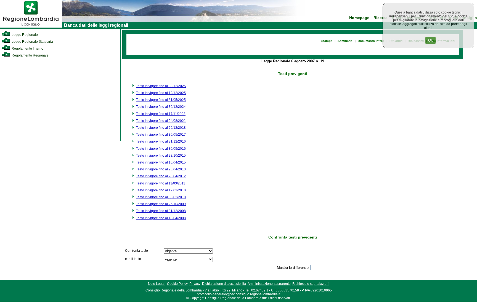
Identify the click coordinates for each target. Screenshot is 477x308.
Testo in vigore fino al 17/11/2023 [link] (161, 114)
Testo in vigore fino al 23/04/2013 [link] (161, 169)
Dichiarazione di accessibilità (224, 284)
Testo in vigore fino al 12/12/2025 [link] (161, 93)
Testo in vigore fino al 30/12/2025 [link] (161, 86)
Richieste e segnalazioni (310, 284)
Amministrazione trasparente (269, 284)
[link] (31, 26)
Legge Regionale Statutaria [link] (32, 42)
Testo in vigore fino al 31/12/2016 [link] (161, 141)
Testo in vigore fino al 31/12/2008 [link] (161, 211)
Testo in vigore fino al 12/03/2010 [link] (161, 190)
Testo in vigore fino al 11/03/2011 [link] (160, 183)
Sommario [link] (345, 40)
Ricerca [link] (380, 18)
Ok (430, 40)
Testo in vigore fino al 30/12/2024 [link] (161, 107)
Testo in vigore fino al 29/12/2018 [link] (161, 128)
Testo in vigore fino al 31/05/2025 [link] (161, 100)
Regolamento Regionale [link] (30, 55)
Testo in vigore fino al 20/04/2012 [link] (161, 176)
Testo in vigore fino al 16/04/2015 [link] (161, 162)
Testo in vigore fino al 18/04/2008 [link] (161, 218)
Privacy (194, 284)
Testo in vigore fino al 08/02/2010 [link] (161, 197)
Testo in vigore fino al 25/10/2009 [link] (161, 204)
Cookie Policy (177, 284)
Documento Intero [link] (371, 40)
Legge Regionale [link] (24, 35)
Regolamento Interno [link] (27, 48)
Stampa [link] (326, 40)
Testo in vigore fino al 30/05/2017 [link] (161, 134)
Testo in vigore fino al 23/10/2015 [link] (161, 155)
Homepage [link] (359, 18)
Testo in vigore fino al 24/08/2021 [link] (161, 121)
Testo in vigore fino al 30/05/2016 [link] (161, 149)
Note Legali (156, 284)
